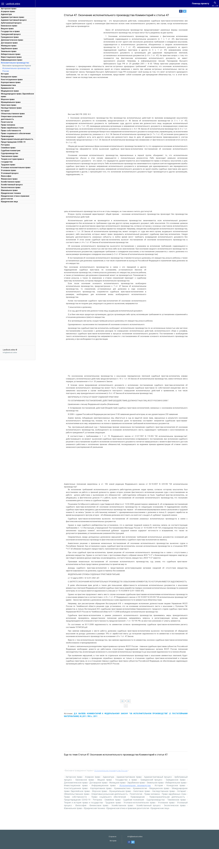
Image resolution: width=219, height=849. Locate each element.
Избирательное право (10, 54)
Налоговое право (8, 105)
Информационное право (11, 60)
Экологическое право (10, 187)
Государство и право (10, 31)
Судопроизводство (9, 153)
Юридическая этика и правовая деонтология (127, 808)
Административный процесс (14, 20)
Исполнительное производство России (111, 770)
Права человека (8, 125)
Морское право (8, 99)
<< (213, 5)
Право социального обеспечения (15, 133)
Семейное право (8, 148)
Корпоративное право (11, 82)
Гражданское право (10, 37)
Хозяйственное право (10, 182)
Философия (6, 176)
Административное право (12, 17)
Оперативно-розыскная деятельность (109, 794)
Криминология (7, 88)
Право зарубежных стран (12, 128)
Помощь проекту (200, 3)
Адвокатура (6, 14)
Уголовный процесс (10, 173)
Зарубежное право (9, 48)
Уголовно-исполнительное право (15, 167)
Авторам (113, 841)
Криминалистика (8, 85)
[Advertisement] (18, 238)
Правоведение (7, 136)
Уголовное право (8, 170)
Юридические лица (9, 202)
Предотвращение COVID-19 (13, 142)
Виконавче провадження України (16, 66)
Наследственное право (11, 108)
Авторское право (8, 9)
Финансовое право (9, 179)
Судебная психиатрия (10, 150)
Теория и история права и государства (83, 802)
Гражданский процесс (11, 34)
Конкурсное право (9, 77)
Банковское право (9, 26)
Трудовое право (8, 165)
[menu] (2, 3)
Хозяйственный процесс (12, 185)
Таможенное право (9, 156)
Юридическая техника (11, 193)
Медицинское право (10, 91)
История (5, 74)
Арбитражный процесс (11, 23)
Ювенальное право (9, 190)
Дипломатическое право (12, 40)
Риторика (5, 145)
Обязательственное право (13, 114)
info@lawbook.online (10, 352)
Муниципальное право (11, 102)
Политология (7, 122)
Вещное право (7, 28)
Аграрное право (8, 11)
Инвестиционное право (11, 57)
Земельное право (8, 51)
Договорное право (9, 43)
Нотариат (5, 111)
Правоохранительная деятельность (17, 139)
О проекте (112, 836)
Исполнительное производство (15, 63)
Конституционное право (12, 79)
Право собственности (11, 130)
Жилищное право (8, 46)
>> (217, 5)
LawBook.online (13, 4)
